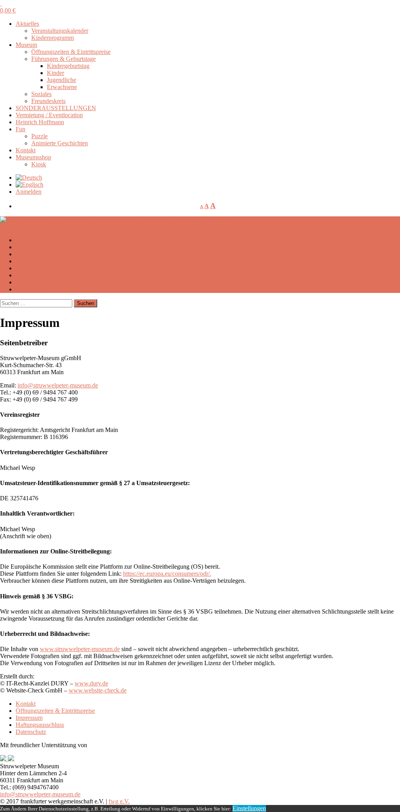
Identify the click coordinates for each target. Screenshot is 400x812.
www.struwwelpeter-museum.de (80, 649)
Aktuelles (27, 23)
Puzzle (39, 136)
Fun (20, 129)
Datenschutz (31, 731)
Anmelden (28, 191)
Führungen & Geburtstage (63, 58)
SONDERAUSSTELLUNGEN (56, 108)
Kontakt (26, 150)
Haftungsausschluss (40, 724)
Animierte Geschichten (59, 143)
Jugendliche (61, 80)
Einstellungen (249, 808)
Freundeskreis (48, 101)
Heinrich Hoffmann (40, 122)
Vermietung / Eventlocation (49, 115)
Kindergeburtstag (68, 65)
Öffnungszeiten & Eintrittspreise (71, 51)
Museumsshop (33, 157)
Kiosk (38, 164)
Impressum (29, 717)
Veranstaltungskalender (59, 30)
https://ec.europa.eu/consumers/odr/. (167, 573)
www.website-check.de (98, 690)
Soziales (41, 94)
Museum (26, 44)
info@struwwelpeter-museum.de (58, 385)
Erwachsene (62, 87)
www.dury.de (91, 683)
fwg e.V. (119, 801)
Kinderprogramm (52, 37)
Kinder (55, 73)
